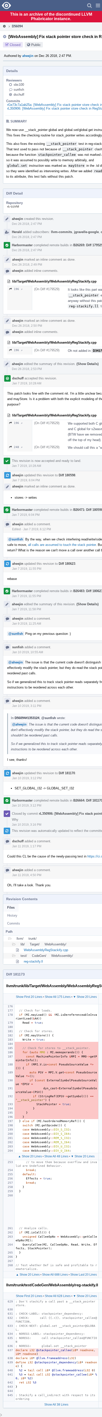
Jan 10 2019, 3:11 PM (26, 706)
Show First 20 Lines (29, 997)
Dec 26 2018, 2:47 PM (27, 224)
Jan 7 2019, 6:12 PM (37, 529)
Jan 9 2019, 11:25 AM (26, 623)
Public (36, 45)
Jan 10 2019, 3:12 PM (27, 778)
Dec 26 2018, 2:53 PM (27, 369)
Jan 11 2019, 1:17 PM (26, 846)
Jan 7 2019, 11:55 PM (26, 568)
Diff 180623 (67, 564)
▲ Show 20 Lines (30, 1156)
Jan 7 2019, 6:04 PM (26, 480)
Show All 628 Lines (58, 1296)
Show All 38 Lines (56, 1404)
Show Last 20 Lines (83, 1274)
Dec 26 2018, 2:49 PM (27, 264)
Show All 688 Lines (55, 1274)
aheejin (27, 56)
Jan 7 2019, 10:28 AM (26, 383)
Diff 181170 (67, 773)
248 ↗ (18, 447)
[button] (98, 5)
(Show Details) (87, 364)
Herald (17, 232)
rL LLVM (13, 206)
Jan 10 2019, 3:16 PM (26, 824)
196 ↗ (18, 289)
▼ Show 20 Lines (85, 997)
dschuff (19, 94)
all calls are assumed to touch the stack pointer (62, 545)
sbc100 (19, 84)
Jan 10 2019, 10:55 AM (27, 652)
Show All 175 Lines (58, 997)
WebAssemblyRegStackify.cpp (46, 950)
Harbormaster (22, 245)
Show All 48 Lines (56, 1156)
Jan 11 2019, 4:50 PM (26, 875)
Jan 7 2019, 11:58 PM (26, 609)
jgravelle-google (86, 232)
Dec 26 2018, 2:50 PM (27, 325)
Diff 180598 (67, 475)
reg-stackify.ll (33, 961)
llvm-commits (61, 232)
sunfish (19, 89)
